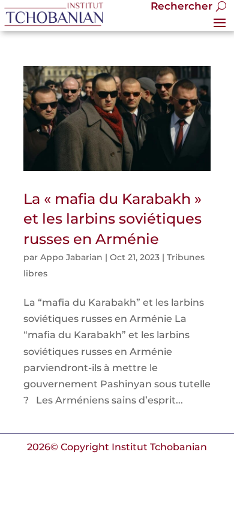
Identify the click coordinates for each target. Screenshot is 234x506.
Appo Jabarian (71, 257)
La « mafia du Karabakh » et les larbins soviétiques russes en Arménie (112, 219)
